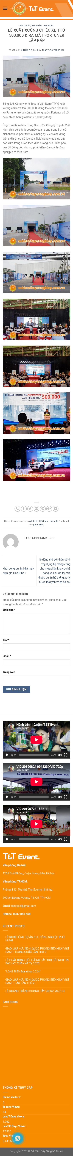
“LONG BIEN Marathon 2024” (23, 971)
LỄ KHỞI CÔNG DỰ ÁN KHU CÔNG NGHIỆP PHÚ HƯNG (34, 938)
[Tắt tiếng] (60, 755)
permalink (38, 524)
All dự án (25, 26)
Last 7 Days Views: (14, 1116)
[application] (36, 740)
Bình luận (9, 609)
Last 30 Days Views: (15, 1126)
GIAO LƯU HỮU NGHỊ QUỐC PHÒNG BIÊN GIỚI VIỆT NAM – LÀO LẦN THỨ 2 (37, 981)
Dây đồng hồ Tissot (52, 1151)
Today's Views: (12, 1106)
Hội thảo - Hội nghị (42, 26)
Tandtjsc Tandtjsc (53, 50)
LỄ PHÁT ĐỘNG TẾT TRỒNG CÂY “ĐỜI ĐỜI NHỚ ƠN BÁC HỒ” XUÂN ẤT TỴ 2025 (37, 961)
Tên (6, 640)
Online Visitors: (12, 1097)
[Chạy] (7, 755)
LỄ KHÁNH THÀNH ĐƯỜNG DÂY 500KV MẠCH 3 (35, 991)
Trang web (9, 672)
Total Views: (10, 1135)
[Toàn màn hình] (66, 755)
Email (7, 656)
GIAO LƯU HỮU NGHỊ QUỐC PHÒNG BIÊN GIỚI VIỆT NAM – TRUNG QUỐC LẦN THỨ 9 (37, 950)
